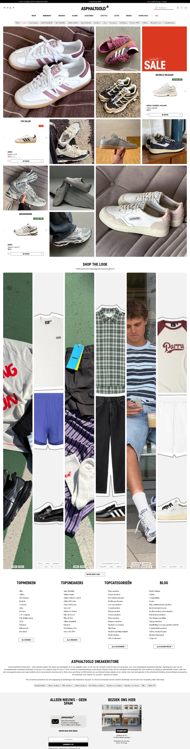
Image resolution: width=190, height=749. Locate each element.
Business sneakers (115, 621)
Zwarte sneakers (114, 594)
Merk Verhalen (154, 591)
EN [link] (4, 8)
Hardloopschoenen (115, 601)
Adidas (21, 594)
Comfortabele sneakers (158, 628)
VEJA (21, 621)
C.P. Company (24, 614)
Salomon (22, 624)
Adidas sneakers (80, 685)
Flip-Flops (112, 628)
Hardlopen (123, 23)
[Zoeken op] (156, 8)
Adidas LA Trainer (70, 611)
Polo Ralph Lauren (26, 618)
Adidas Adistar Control (72, 597)
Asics (105, 23)
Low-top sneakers (115, 604)
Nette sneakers (113, 618)
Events (151, 601)
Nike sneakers (67, 685)
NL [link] (10, 8)
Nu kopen (165, 115)
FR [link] (13, 8)
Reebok (22, 601)
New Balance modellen (157, 618)
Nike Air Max (68, 618)
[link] (95, 7)
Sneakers (97, 23)
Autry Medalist (60, 23)
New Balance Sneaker (116, 597)
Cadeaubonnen (169, 23)
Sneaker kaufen (40, 685)
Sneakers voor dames (116, 624)
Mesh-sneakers (113, 634)
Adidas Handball (46, 23)
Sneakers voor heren (132, 685)
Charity (152, 594)
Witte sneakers (113, 591)
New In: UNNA (135, 23)
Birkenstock (23, 628)
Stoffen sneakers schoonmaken (160, 611)
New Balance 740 (70, 628)
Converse (23, 604)
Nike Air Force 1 (69, 614)
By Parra (22, 611)
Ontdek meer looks (93, 574)
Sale (24, 23)
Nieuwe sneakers (54, 685)
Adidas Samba (73, 23)
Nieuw (18, 23)
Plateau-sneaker (114, 611)
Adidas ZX (151, 685)
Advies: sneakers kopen (157, 631)
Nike (21, 591)
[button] (148, 115)
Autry (21, 607)
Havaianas (113, 23)
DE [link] (7, 8)
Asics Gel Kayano (70, 604)
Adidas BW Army (70, 601)
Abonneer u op (68, 744)
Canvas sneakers (114, 614)
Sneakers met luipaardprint (118, 631)
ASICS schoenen (114, 638)
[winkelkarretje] (186, 8)
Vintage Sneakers (155, 621)
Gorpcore (153, 638)
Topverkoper (33, 23)
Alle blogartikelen (164, 647)
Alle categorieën (118, 647)
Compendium (154, 597)
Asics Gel (67, 607)
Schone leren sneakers (157, 614)
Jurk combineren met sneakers (160, 604)
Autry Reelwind (86, 23)
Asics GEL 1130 (69, 631)
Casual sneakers (114, 607)
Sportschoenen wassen (157, 607)
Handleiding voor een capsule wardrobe (164, 624)
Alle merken (26, 640)
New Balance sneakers (96, 685)
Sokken (145, 23)
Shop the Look (156, 23)
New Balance (24, 597)
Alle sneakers (72, 640)
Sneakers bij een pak (156, 634)
